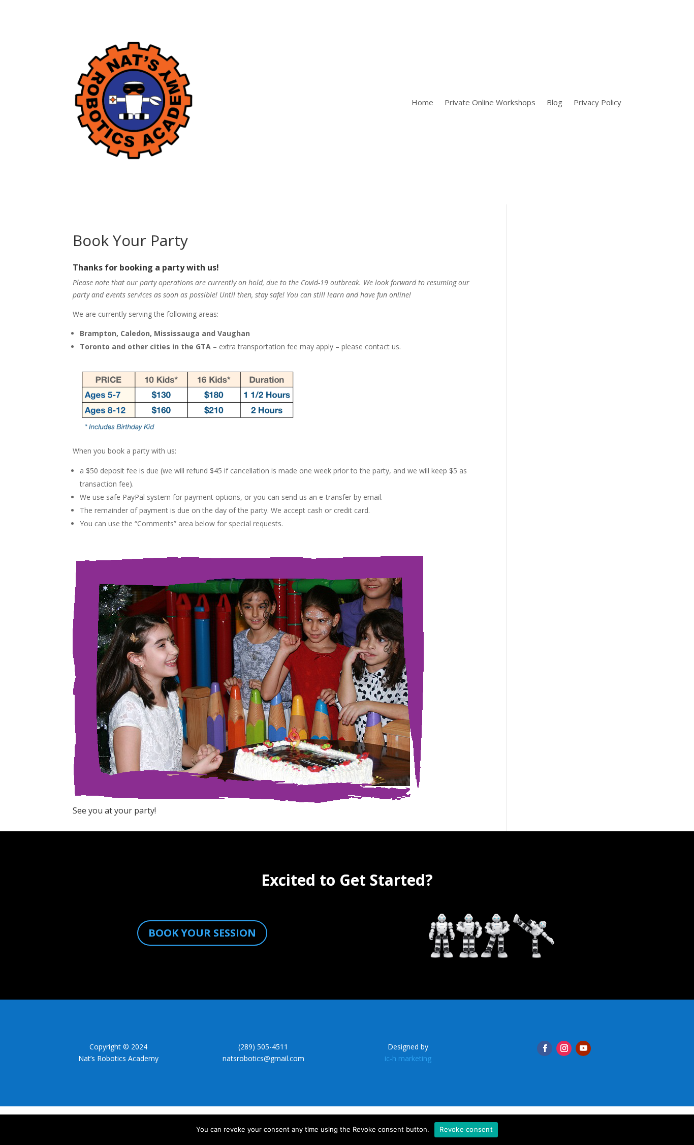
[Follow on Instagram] (564, 1048)
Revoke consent (466, 1129)
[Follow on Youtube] (583, 1048)
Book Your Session (202, 933)
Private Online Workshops (490, 102)
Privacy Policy (597, 102)
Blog (554, 102)
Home (422, 102)
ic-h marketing (408, 1058)
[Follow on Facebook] (544, 1048)
